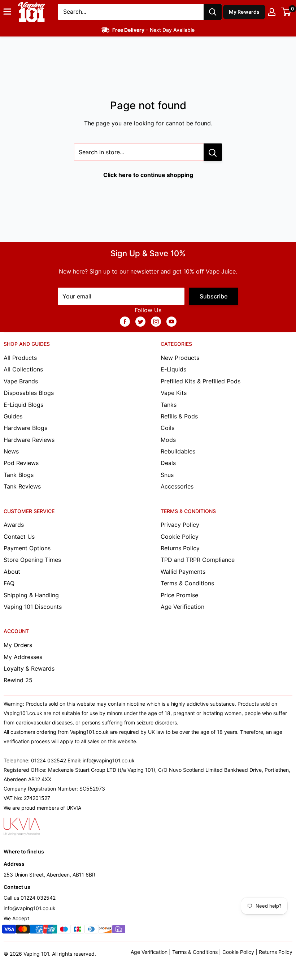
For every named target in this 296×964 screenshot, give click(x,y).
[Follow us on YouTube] (171, 321)
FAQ (9, 583)
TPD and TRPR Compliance (198, 559)
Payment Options (27, 548)
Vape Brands (21, 381)
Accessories (177, 486)
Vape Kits (174, 392)
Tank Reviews (22, 486)
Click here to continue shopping (148, 174)
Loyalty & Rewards (29, 668)
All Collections (23, 369)
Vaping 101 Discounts (33, 606)
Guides (13, 416)
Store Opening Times (32, 559)
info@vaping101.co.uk (30, 908)
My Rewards (244, 12)
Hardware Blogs (25, 427)
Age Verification (182, 606)
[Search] (213, 12)
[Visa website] (9, 930)
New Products (180, 357)
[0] (286, 12)
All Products (20, 357)
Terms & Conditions (187, 583)
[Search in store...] (213, 152)
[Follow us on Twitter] (140, 321)
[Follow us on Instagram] (156, 321)
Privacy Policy (180, 524)
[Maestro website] (64, 930)
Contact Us (19, 536)
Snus (167, 474)
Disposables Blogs (29, 392)
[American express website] (36, 930)
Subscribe (213, 296)
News (11, 451)
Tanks (169, 404)
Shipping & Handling (31, 595)
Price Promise (179, 595)
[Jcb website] (77, 930)
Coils (167, 427)
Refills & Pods (179, 416)
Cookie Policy (180, 536)
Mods (168, 439)
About (12, 571)
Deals (168, 462)
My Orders (18, 645)
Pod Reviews (21, 462)
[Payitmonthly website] (119, 930)
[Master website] (23, 930)
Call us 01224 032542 (30, 898)
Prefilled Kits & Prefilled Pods (200, 381)
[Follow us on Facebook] (125, 321)
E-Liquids (173, 369)
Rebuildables (178, 451)
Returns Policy (180, 548)
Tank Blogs (19, 474)
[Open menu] (7, 11)
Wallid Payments (183, 571)
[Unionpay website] (50, 930)
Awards (14, 524)
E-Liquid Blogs (23, 404)
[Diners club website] (91, 930)
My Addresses (23, 656)
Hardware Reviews (29, 439)
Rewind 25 (18, 680)
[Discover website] (105, 930)
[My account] (271, 12)
